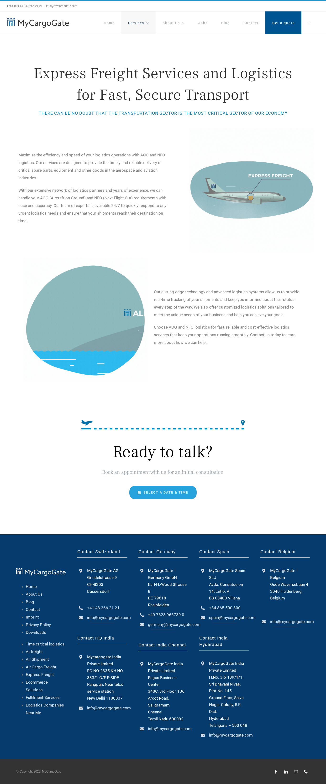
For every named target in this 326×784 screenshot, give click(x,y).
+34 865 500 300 (225, 607)
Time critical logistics (45, 644)
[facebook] (276, 771)
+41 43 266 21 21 (31, 6)
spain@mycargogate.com (232, 617)
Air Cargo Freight (41, 667)
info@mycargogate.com (61, 6)
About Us (34, 594)
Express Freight (40, 674)
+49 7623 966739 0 (166, 614)
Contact (33, 609)
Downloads (36, 632)
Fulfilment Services (43, 697)
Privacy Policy (38, 624)
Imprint (32, 617)
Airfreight (34, 651)
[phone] (306, 771)
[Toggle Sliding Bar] (310, 22)
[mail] (296, 771)
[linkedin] (286, 771)
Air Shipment (37, 659)
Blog (30, 601)
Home (31, 586)
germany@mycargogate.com (174, 624)
